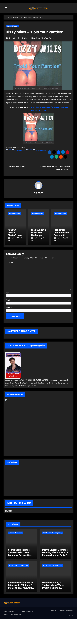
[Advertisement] (17, 481)
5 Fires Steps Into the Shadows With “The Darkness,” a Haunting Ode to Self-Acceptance (20, 553)
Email (8, 300)
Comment (10, 262)
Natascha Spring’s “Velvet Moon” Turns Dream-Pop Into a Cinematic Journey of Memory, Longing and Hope (53, 589)
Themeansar (16, 614)
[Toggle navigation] (6, 8)
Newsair (7, 614)
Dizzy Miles (36, 38)
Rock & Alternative (15, 533)
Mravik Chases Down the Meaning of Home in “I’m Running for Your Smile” (55, 552)
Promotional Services (65, 611)
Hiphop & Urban (12, 26)
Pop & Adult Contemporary (52, 533)
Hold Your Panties (48, 38)
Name (9, 293)
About (71, 615)
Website (9, 307)
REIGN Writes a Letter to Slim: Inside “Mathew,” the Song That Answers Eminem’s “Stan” (20, 586)
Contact (53, 611)
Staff (13, 38)
